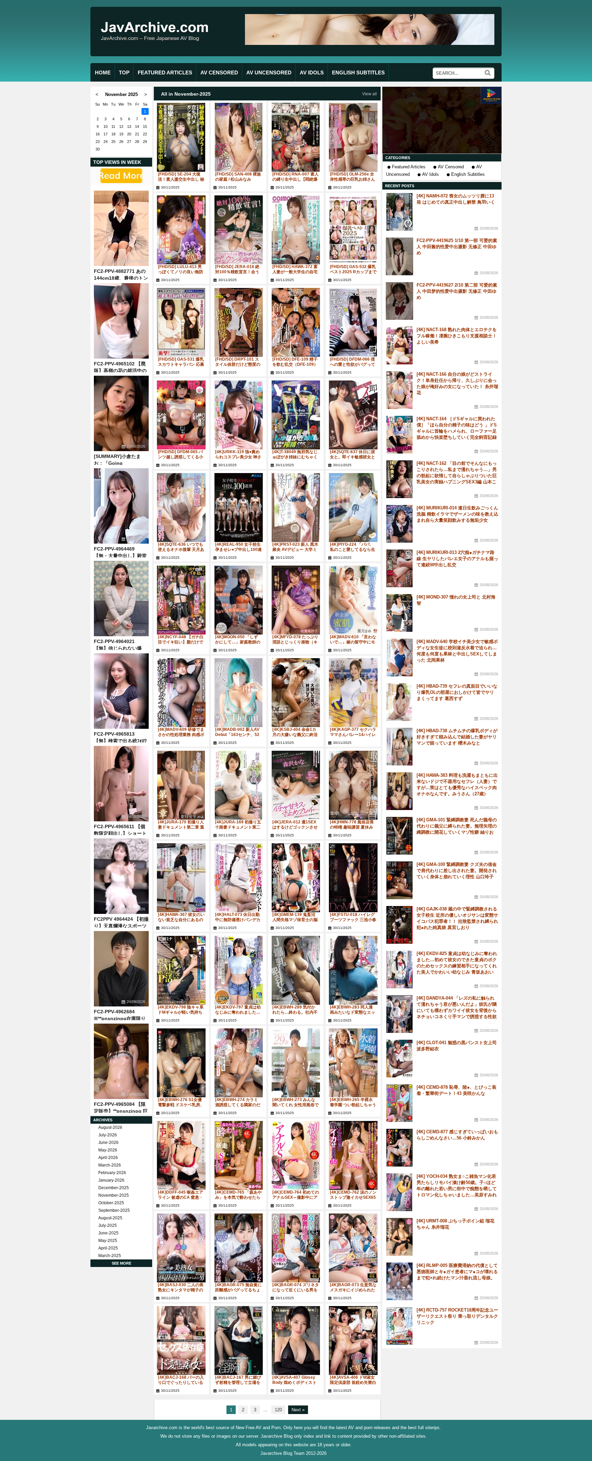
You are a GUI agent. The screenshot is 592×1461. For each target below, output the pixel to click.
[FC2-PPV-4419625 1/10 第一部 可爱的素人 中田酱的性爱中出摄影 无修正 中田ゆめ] (399, 256)
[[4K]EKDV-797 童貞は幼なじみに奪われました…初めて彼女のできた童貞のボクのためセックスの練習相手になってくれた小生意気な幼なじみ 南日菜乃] (238, 970)
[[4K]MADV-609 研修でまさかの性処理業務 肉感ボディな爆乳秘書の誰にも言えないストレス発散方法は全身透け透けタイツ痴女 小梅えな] (181, 692)
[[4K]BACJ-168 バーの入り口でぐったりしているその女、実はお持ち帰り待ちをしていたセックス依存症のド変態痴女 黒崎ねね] (181, 1340)
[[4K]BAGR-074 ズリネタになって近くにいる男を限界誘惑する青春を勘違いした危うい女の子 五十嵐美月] (296, 1248)
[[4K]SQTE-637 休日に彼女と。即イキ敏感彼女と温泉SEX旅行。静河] (353, 415)
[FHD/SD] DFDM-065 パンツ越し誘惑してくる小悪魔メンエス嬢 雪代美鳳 (181, 456)
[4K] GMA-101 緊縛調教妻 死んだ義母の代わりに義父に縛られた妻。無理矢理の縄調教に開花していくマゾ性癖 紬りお (457, 826)
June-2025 (108, 1233)
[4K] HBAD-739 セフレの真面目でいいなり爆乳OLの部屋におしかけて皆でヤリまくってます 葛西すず (457, 692)
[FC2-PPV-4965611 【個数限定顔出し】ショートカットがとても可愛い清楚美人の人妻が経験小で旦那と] (121, 783)
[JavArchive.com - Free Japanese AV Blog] (157, 47)
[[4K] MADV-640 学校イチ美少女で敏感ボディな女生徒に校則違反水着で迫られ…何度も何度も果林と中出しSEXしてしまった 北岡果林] (399, 657)
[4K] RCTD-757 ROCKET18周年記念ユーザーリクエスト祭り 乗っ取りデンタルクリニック (457, 1316)
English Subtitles (468, 174)
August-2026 (110, 1127)
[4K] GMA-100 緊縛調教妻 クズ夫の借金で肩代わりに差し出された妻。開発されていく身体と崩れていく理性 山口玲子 (457, 870)
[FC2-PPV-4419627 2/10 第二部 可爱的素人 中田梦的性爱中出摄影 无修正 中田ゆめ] (399, 301)
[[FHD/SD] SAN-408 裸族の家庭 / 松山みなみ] (238, 137)
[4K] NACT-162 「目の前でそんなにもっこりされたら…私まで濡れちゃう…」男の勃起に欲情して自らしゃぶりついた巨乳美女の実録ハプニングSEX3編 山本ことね (457, 476)
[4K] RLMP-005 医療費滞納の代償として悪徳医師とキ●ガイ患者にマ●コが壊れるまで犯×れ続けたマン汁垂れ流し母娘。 (457, 1271)
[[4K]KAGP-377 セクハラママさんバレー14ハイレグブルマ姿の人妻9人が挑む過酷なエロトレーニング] (353, 692)
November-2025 (113, 1195)
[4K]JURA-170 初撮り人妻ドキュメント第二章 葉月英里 (181, 827)
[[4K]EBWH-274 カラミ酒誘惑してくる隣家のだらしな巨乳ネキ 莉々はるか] (238, 1062)
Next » (298, 1409)
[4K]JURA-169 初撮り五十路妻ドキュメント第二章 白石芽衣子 (238, 827)
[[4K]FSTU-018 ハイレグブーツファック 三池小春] (353, 877)
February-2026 (112, 1172)
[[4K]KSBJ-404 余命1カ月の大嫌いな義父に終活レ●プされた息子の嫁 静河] (296, 692)
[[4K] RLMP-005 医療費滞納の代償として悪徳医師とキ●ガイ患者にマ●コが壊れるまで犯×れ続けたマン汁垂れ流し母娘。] (399, 1281)
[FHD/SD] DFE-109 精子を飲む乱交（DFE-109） (295, 362)
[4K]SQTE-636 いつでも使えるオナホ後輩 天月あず (181, 549)
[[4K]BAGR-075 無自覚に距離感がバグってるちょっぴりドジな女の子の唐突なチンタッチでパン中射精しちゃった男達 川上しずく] (238, 1248)
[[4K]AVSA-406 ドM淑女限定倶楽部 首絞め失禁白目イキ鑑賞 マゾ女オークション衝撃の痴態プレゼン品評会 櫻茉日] (353, 1340)
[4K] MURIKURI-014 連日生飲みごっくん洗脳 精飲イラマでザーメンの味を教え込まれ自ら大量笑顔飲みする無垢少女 (457, 514)
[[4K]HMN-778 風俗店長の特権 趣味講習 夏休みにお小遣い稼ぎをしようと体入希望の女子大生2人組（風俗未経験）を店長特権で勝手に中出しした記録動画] (353, 785)
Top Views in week (117, 162)
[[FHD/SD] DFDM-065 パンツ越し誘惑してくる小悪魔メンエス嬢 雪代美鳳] (181, 415)
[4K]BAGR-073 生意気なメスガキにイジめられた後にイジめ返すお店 (353, 1289)
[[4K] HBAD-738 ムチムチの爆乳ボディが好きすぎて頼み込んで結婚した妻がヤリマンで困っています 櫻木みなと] (399, 746)
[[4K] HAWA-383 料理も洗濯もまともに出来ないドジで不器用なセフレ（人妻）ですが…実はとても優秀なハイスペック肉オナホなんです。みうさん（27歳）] (399, 791)
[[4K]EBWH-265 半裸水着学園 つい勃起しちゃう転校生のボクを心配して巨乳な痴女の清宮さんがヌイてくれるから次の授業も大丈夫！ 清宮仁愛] (353, 1062)
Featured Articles (409, 166)
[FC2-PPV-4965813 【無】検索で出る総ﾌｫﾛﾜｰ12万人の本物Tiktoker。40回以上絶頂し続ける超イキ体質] (121, 691)
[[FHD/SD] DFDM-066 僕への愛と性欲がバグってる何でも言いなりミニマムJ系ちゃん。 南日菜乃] (353, 322)
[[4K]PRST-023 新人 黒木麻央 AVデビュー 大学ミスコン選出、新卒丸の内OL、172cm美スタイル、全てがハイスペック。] (296, 507)
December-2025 (113, 1187)
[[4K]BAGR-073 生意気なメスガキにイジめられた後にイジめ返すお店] (353, 1248)
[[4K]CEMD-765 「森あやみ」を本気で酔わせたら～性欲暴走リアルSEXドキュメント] (238, 1155)
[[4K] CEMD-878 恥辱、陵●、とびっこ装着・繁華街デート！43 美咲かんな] (399, 1103)
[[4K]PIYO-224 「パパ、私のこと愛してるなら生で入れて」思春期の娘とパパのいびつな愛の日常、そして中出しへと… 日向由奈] (353, 507)
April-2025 (108, 1248)
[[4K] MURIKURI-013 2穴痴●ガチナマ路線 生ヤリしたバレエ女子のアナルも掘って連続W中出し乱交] (399, 568)
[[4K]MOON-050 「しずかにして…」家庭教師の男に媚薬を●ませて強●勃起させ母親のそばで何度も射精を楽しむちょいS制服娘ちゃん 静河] (238, 600)
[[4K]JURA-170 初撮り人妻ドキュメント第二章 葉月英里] (181, 785)
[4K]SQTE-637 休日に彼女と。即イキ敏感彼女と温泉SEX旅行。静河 (352, 456)
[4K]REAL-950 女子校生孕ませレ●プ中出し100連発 (238, 549)
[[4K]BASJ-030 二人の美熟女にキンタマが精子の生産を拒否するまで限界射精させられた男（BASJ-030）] (181, 1248)
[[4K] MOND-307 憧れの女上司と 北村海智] (399, 613)
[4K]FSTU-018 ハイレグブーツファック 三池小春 (353, 917)
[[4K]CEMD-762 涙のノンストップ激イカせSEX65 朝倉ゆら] (353, 1155)
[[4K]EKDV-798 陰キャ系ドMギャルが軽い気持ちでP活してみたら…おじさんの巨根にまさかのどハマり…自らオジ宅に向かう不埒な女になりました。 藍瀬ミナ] (181, 970)
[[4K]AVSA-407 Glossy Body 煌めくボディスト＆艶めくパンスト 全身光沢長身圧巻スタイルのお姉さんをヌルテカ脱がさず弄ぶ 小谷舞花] (296, 1340)
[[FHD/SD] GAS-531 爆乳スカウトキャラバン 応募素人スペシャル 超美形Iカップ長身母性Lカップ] (181, 322)
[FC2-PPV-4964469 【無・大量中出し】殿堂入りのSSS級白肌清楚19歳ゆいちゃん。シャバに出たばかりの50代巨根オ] (121, 506)
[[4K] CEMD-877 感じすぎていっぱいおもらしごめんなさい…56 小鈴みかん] (399, 1148)
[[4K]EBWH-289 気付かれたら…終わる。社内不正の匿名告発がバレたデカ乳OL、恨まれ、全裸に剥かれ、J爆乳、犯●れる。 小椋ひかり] (296, 970)
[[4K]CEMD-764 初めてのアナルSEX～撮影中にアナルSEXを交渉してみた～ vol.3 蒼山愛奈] (296, 1155)
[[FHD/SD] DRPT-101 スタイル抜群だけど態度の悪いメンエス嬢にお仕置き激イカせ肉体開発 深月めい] (238, 322)
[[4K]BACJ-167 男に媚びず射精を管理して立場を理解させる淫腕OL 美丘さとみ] (238, 1340)
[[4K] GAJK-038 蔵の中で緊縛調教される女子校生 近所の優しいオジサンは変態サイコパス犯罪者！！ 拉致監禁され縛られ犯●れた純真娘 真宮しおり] (399, 925)
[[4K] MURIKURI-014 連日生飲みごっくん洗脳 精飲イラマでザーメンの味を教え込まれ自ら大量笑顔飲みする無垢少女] (399, 524)
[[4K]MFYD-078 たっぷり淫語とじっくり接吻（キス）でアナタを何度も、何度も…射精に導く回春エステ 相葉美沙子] (296, 600)
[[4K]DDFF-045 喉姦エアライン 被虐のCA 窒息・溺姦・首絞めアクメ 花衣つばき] (181, 1155)
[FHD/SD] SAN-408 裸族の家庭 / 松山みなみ (238, 177)
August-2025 (110, 1218)
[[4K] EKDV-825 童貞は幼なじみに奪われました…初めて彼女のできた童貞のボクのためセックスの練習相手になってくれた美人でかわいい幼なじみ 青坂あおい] (399, 969)
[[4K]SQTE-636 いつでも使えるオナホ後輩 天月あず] (181, 507)
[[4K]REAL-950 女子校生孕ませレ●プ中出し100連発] (238, 507)
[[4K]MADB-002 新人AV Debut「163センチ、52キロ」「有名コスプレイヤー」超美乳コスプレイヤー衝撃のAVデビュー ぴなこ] (238, 692)
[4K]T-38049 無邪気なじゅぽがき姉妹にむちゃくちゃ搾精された (295, 456)
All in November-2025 (186, 94)
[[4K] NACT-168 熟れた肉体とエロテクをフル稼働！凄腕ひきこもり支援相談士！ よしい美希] (399, 345)
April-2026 (108, 1157)
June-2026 (108, 1142)
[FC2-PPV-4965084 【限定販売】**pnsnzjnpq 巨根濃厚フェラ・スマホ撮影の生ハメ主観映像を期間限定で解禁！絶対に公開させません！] (121, 1061)
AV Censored (451, 166)
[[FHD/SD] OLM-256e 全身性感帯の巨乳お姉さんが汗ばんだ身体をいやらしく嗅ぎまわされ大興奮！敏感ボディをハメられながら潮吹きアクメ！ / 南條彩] (353, 137)
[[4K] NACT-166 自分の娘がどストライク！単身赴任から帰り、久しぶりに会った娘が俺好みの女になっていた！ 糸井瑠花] (399, 390)
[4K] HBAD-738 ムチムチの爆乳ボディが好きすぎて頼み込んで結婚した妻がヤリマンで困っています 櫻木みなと (457, 737)
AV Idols (430, 174)
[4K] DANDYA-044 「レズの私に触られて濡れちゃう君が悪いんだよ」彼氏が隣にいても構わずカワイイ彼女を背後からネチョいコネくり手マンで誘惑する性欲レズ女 (457, 1010)
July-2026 (107, 1135)
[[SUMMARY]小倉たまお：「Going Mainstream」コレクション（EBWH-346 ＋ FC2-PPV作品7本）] (121, 413)
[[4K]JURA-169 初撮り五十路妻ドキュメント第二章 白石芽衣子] (238, 785)
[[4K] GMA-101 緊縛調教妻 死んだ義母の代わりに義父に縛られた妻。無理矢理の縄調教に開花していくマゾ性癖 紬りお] (399, 836)
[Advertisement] (442, 120)
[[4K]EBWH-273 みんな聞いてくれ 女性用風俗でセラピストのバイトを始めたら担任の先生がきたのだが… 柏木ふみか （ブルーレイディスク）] (296, 1062)
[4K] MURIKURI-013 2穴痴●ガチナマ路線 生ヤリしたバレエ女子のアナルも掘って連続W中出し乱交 (457, 558)
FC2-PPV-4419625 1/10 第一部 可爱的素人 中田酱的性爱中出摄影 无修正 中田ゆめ (457, 246)
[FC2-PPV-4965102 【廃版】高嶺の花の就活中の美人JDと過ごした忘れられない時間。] (121, 321)
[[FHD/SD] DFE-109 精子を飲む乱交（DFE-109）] (296, 322)
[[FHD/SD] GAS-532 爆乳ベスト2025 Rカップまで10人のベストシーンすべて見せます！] (353, 229)
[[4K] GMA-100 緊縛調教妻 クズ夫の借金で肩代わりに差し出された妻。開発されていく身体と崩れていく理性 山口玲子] (399, 880)
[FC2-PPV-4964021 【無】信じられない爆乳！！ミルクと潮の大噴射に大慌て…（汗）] (121, 598)
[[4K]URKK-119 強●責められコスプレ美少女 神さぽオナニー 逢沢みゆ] (238, 415)
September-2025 (114, 1210)
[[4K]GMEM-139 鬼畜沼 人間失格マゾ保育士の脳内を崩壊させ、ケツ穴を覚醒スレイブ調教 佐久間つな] (296, 877)
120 (278, 1409)
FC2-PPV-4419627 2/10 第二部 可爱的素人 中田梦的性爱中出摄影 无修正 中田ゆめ (457, 291)
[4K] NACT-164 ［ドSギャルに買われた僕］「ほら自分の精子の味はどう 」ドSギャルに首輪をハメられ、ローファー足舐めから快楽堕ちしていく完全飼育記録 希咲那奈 (457, 431)
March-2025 (109, 1255)
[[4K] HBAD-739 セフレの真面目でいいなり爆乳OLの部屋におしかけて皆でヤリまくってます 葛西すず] (399, 702)
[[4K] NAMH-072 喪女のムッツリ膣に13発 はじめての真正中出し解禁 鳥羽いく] (399, 212)
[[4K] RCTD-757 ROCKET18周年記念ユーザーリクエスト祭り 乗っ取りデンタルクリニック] (399, 1326)
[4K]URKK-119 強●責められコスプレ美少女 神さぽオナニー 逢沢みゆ (238, 456)
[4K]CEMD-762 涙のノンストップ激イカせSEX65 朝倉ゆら (353, 1197)
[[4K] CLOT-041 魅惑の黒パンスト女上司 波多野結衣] (399, 1058)
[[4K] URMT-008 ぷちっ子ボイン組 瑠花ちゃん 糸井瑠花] (399, 1237)
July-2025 (107, 1225)
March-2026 (109, 1165)
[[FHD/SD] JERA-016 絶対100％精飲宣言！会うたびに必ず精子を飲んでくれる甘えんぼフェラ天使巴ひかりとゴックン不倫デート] (238, 229)
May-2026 (107, 1150)
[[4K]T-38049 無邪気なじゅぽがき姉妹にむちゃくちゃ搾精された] (296, 415)
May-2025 (107, 1240)
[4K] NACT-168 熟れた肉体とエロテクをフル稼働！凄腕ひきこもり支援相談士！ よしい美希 (457, 336)
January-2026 (111, 1180)
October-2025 (111, 1202)
